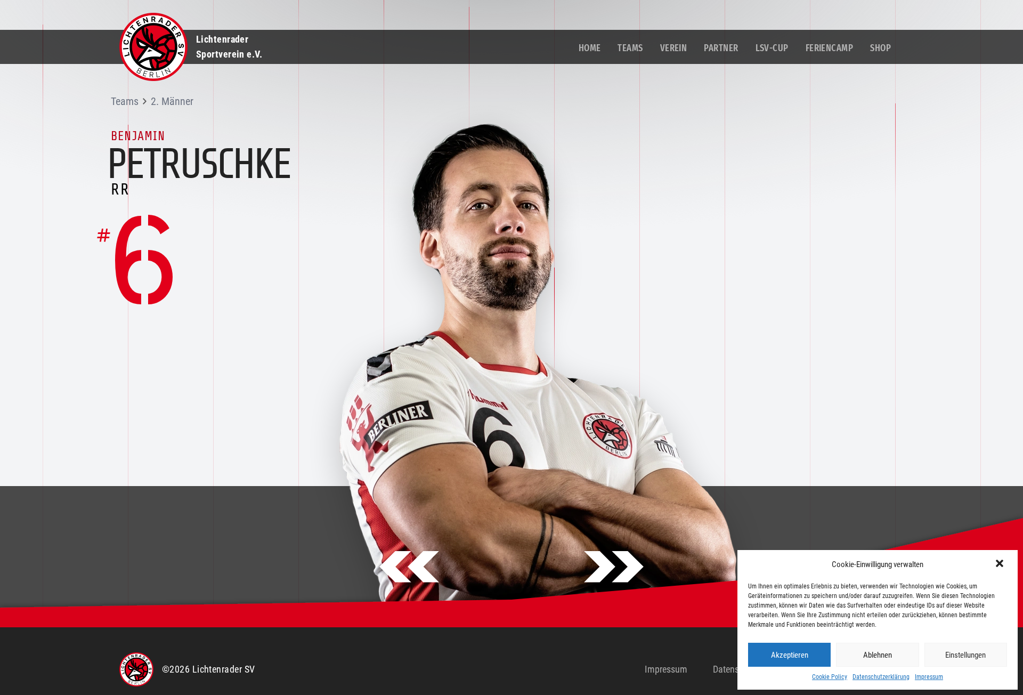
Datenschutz (736, 669)
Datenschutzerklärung (881, 677)
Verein (673, 48)
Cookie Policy (829, 677)
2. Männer (172, 101)
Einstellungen (965, 655)
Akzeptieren (789, 655)
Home (590, 48)
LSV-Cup (772, 48)
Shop (880, 48)
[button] (1000, 564)
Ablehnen (877, 655)
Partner (721, 48)
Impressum (929, 677)
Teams (630, 48)
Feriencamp (830, 48)
